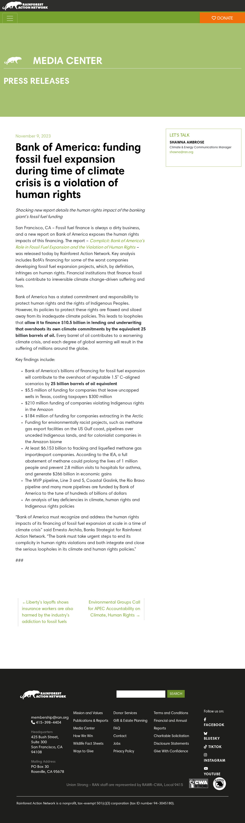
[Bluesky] (5, 86)
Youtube (212, 774)
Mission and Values (88, 713)
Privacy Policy (123, 751)
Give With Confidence (171, 751)
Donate (224, 18)
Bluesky (212, 739)
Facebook (214, 725)
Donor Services (125, 713)
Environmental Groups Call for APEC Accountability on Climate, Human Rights (114, 609)
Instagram (214, 761)
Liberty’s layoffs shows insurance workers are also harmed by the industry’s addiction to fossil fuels (47, 612)
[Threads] (5, 96)
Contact (120, 736)
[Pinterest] (5, 76)
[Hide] (2, 115)
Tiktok (214, 747)
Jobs (116, 744)
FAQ (116, 728)
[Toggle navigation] (9, 18)
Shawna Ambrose (187, 142)
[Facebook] (5, 67)
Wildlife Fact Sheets (88, 744)
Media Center (84, 728)
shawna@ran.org (181, 152)
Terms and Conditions (171, 713)
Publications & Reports (90, 721)
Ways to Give (83, 751)
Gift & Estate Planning (130, 721)
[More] (5, 105)
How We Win (83, 736)
